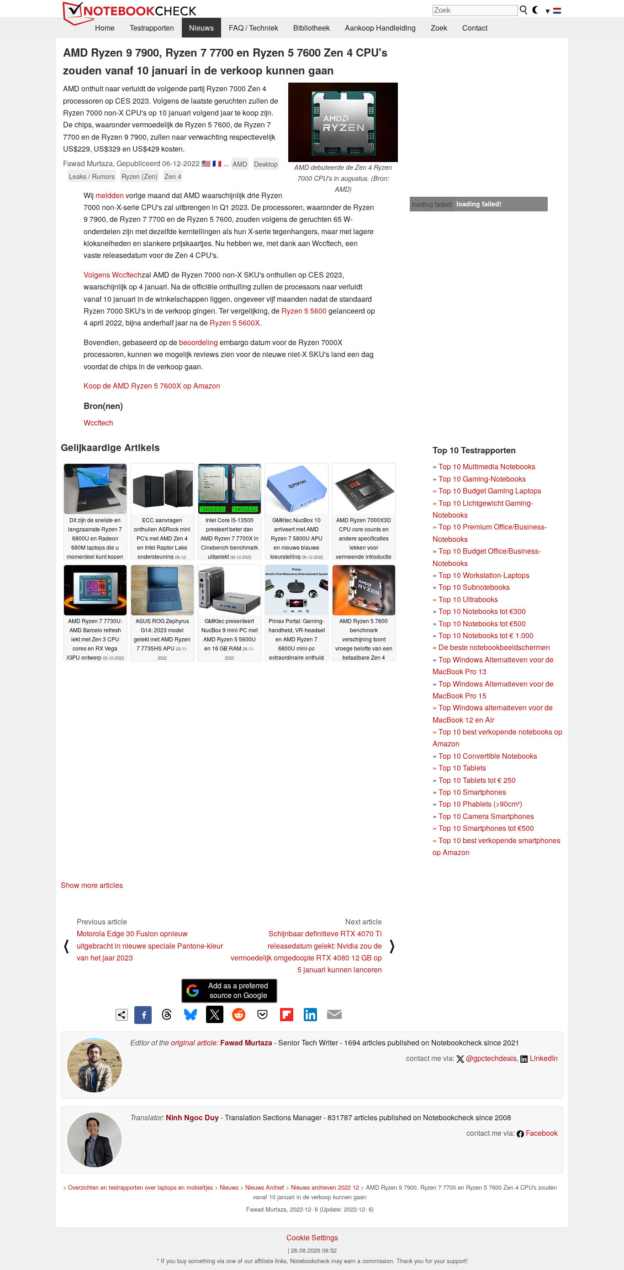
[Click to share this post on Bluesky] (190, 1014)
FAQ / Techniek (253, 27)
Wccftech (98, 422)
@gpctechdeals (490, 1058)
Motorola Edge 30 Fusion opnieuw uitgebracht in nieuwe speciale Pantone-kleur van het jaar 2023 (150, 945)
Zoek (439, 27)
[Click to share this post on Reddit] (238, 1014)
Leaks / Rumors (92, 176)
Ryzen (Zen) (140, 176)
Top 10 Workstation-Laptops (484, 575)
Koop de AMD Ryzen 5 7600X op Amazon (152, 385)
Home (105, 27)
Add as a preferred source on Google (238, 990)
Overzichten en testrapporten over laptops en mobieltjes (140, 1187)
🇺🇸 (206, 163)
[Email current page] (334, 1014)
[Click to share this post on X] (214, 1014)
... (226, 163)
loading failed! (432, 204)
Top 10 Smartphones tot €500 (483, 828)
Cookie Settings (312, 1237)
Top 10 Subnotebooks (474, 587)
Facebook (541, 1133)
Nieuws (201, 27)
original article (194, 1042)
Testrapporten (152, 27)
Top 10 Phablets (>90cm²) (480, 803)
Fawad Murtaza (246, 1042)
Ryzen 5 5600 (304, 310)
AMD (240, 163)
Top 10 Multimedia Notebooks (487, 466)
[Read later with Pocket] (262, 1014)
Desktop (266, 163)
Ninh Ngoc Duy (192, 1117)
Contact (474, 27)
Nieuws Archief (264, 1187)
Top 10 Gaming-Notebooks (482, 478)
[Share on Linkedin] (310, 1014)
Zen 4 (172, 176)
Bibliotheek (311, 27)
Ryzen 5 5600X (235, 322)
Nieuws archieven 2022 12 (325, 1187)
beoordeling (198, 342)
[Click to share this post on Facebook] (143, 1014)
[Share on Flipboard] (286, 1014)
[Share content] (122, 1015)
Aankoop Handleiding (380, 27)
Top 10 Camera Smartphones (486, 816)
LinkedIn (543, 1058)
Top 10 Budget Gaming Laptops (487, 490)
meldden (109, 195)
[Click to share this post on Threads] (166, 1014)
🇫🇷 (217, 163)
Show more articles (92, 885)
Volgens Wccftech (113, 274)
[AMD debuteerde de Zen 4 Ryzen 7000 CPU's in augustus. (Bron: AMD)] (343, 122)
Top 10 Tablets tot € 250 (477, 780)
